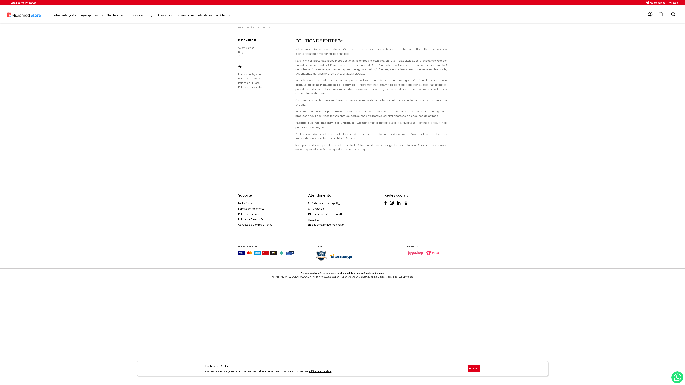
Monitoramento (117, 15)
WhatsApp (318, 208)
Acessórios (165, 15)
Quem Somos (246, 48)
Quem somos (657, 2)
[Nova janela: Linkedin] (399, 203)
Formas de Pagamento (251, 74)
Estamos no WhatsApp (24, 2)
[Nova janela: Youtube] (406, 203)
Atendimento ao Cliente (214, 15)
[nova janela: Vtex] (432, 253)
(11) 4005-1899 (326, 203)
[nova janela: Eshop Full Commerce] (415, 253)
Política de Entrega (249, 82)
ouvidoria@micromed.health (328, 224)
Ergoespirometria (91, 15)
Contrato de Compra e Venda (255, 224)
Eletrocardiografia (64, 15)
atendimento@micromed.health (330, 214)
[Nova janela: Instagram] (392, 203)
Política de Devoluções (251, 78)
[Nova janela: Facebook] (385, 203)
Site (240, 56)
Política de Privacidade (251, 87)
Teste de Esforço (142, 15)
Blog (675, 2)
